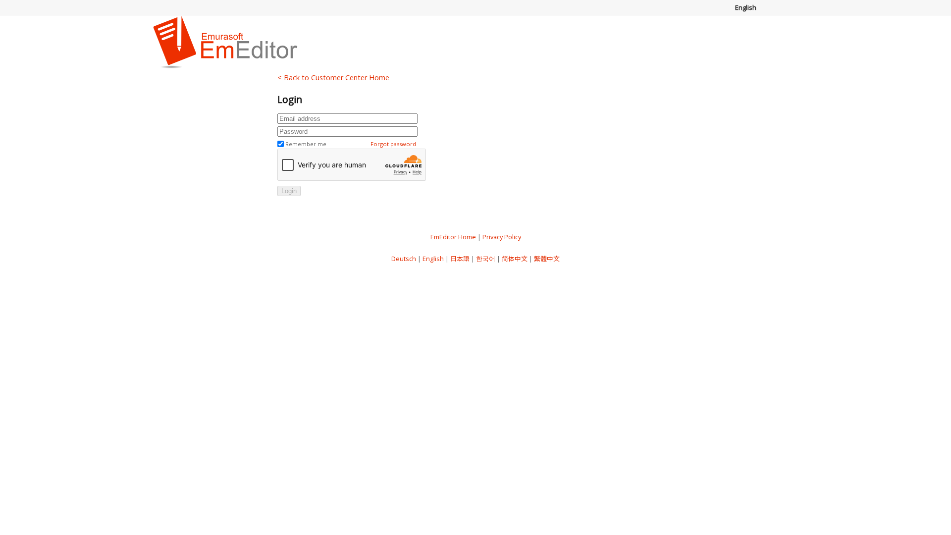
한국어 (485, 258)
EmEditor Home (453, 236)
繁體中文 (547, 258)
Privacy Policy (501, 236)
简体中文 (515, 258)
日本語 (460, 258)
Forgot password (393, 144)
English (433, 258)
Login (289, 191)
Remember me (305, 144)
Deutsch (403, 258)
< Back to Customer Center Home (333, 77)
